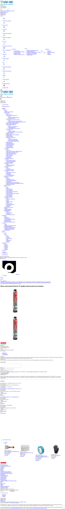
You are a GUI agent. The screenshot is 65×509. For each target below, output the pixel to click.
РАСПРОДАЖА (9, 212)
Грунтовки (8, 168)
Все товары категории (4, 465)
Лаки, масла (8, 150)
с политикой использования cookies (16, 508)
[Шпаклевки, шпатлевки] (7, 35)
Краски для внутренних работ (14, 117)
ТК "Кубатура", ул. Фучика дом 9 (6, 405)
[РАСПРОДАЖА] (7, 85)
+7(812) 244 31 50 (3, 409)
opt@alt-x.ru (2, 395)
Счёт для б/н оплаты (3, 476)
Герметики (8, 178)
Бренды (1, 484)
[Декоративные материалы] (7, 31)
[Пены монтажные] (7, 56)
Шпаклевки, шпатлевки (31, 281)
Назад (5, 109)
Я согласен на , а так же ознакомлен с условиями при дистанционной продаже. (24, 371)
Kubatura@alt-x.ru (3, 411)
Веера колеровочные (41, 282)
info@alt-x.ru (3, 258)
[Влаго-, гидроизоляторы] (7, 48)
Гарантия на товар (3, 479)
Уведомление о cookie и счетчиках (6, 473)
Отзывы (1, 470)
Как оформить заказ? (4, 475)
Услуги (5, 224)
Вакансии (2, 469)
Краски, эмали (9, 114)
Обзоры (1, 485)
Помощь (1, 481)
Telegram (5, 275)
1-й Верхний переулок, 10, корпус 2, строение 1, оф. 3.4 (17, 257)
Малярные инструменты (10, 198)
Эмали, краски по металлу (13, 126)
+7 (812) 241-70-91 (3, 401)
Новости (1, 468)
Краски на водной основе (13, 139)
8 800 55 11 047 (3, 12)
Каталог (5, 110)
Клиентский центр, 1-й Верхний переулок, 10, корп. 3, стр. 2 (10, 388)
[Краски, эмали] (7, 23)
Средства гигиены (35, 282)
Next (5, 443)
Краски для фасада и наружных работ (15, 120)
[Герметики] (7, 52)
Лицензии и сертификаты (4, 486)
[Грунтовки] (7, 39)
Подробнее (6, 455)
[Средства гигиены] (7, 77)
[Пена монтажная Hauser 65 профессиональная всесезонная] (15, 313)
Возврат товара (3, 478)
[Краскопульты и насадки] (7, 69)
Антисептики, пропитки (4, 281)
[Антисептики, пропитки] (7, 18)
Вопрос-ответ (2, 483)
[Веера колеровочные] (7, 81)
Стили (7, 236)
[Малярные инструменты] (7, 64)
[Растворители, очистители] (7, 43)
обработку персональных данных (12, 371)
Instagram (17, 274)
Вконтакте (5, 260)
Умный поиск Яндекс (4, 487)
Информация (2, 474)
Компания (6, 244)
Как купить (6, 217)
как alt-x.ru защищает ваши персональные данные (38, 508)
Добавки (30, 282)
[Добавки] (7, 73)
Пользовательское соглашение (5, 471)
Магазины (2, 467)
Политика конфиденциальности (6, 472)
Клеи (7, 187)
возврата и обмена (33, 371)
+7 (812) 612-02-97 (3, 393)
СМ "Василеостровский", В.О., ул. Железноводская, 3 (9, 396)
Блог (5, 233)
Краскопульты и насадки (24, 282)
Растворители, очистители (11, 172)
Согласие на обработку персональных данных (8, 480)
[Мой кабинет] (0, 98)
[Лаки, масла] (7, 27)
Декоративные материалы (10, 160)
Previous (5, 442)
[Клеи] (7, 60)
